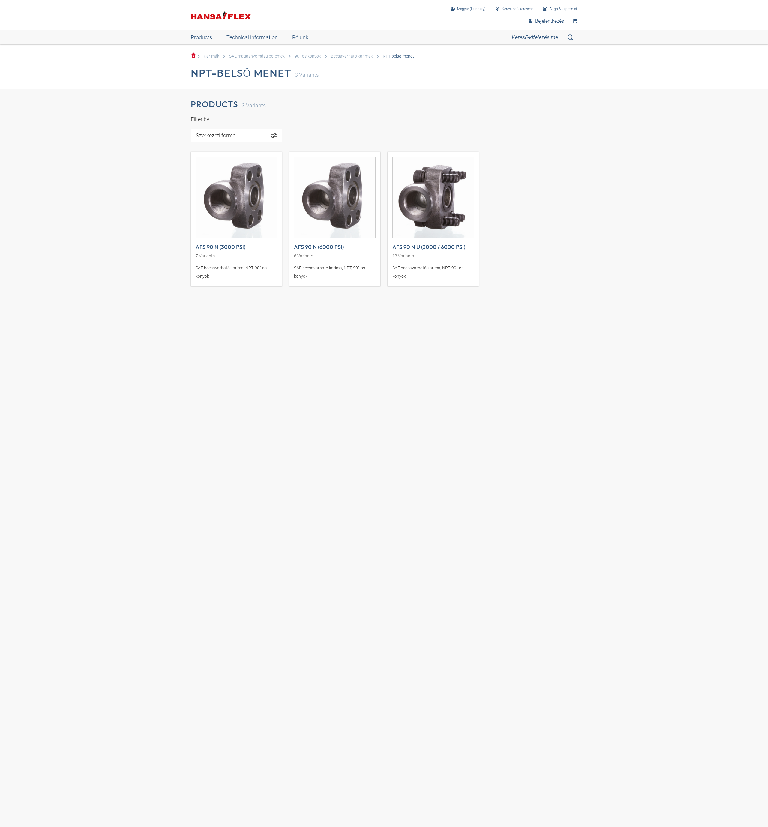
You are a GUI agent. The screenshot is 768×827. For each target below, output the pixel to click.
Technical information (252, 37)
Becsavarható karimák (352, 56)
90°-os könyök (308, 56)
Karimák (211, 56)
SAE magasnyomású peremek (257, 56)
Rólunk (300, 37)
